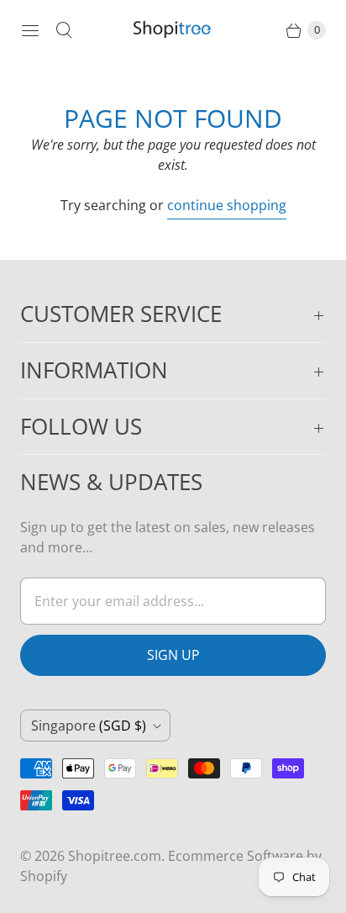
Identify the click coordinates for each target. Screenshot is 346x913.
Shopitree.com (114, 856)
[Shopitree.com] (173, 30)
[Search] (64, 30)
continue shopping (226, 205)
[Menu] (30, 30)
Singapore (88, 725)
